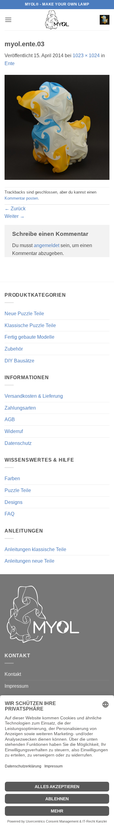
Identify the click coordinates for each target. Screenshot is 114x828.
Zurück (15, 208)
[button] (8, 19)
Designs (13, 502)
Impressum (16, 686)
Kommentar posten (21, 198)
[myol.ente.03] (57, 126)
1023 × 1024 (86, 55)
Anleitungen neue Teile (29, 561)
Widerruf (14, 431)
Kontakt (13, 674)
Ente (10, 63)
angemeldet (46, 245)
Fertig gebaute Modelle (29, 337)
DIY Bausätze (19, 360)
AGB (10, 419)
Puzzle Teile (18, 490)
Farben (12, 478)
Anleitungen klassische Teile (35, 549)
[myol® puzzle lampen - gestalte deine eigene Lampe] (57, 19)
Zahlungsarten (20, 408)
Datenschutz (18, 443)
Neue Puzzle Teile (24, 313)
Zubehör (14, 348)
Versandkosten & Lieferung (34, 396)
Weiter (15, 216)
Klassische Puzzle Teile (30, 325)
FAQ (9, 513)
